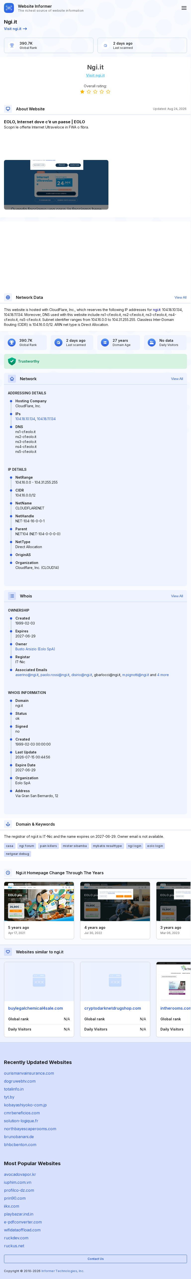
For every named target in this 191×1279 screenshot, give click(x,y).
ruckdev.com (16, 1237)
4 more (163, 675)
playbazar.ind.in (18, 1214)
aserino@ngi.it (27, 675)
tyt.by (9, 1096)
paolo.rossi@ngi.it (55, 675)
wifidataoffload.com (22, 1229)
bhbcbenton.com (20, 1144)
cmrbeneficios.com (22, 1112)
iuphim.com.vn (17, 1182)
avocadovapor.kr (20, 1174)
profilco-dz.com (19, 1190)
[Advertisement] (95, 144)
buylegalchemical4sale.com (35, 1008)
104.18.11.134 (46, 419)
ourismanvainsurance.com (29, 1073)
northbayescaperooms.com (30, 1128)
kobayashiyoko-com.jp (25, 1104)
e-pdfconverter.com (23, 1221)
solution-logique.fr (21, 1120)
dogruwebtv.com (20, 1081)
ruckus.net (14, 1245)
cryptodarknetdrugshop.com (112, 1008)
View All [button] (181, 297)
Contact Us (96, 1259)
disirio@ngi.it (81, 675)
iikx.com (11, 1206)
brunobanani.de (19, 1136)
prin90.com (15, 1198)
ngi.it (156, 310)
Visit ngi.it (12, 29)
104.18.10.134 (25, 419)
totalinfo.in (14, 1089)
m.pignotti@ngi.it (135, 675)
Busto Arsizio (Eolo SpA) (35, 649)
